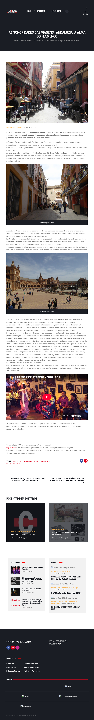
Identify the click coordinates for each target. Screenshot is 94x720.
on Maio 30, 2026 (27, 607)
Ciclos (59, 571)
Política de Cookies (13, 671)
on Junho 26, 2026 (28, 584)
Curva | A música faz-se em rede (22, 535)
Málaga (47, 461)
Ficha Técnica (11, 667)
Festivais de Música (21, 531)
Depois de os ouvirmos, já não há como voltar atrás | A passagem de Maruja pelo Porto (32, 602)
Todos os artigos (26, 41)
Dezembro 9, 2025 (68, 604)
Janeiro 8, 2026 (59, 590)
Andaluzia (15, 461)
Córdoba (22, 461)
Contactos (10, 664)
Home (16, 41)
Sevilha (8, 464)
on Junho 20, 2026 (28, 593)
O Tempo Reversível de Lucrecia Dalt (32, 590)
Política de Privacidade (32, 671)
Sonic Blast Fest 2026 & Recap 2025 (65, 608)
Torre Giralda (16, 464)
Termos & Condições (31, 667)
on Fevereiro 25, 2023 (30, 127)
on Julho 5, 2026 (27, 571)
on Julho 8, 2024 (57, 538)
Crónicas (60, 602)
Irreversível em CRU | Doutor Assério (32, 568)
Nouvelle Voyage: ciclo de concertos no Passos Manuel (66, 578)
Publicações (38, 41)
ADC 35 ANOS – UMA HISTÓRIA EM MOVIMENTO (64, 534)
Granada (42, 461)
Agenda (12, 531)
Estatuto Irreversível (31, 664)
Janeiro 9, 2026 (59, 573)
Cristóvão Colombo (31, 461)
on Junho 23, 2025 (16, 538)
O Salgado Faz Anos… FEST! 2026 (66, 593)
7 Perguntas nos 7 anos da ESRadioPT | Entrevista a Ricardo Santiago (32, 580)
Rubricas (19, 127)
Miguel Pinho (11, 448)
